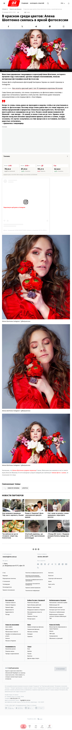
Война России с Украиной (36, 600)
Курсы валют (9, 629)
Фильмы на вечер (32, 631)
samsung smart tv (39, 707)
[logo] (14, 3)
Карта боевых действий (34, 605)
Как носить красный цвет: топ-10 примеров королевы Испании (37, 88)
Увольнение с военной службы (58, 602)
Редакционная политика (9, 578)
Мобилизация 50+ (54, 605)
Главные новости (10, 602)
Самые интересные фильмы (35, 627)
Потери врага (31, 619)
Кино (29, 625)
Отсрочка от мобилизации (57, 612)
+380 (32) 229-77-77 (15, 698)
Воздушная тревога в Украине (36, 609)
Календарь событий (37, 3)
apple (19, 707)
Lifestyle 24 (5, 9)
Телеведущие (6, 584)
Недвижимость (10, 646)
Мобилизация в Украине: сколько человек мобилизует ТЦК (57, 616)
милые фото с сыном (58, 473)
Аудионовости (9, 612)
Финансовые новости (11, 631)
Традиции (24, 3)
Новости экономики (12, 625)
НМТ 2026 (52, 633)
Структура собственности (55, 578)
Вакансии (50, 575)
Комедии (29, 634)
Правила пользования (9, 590)
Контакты (50, 572)
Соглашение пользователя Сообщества (32, 584)
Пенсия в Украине (10, 641)
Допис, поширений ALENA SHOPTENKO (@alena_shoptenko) (21, 230)
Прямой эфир (9, 607)
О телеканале (6, 581)
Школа (51, 631)
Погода (7, 614)
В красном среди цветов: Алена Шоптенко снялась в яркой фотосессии (42, 9)
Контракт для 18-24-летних (57, 609)
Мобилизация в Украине (57, 600)
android (9, 707)
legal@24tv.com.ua (25, 700)
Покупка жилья (9, 651)
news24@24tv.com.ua (10, 557)
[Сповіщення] (68, 3)
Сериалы (29, 636)
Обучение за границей (55, 638)
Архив (50, 581)
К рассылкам (60, 669)
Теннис (29, 653)
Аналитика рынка (10, 649)
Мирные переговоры (33, 607)
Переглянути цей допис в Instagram (14, 207)
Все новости (9, 600)
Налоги (7, 638)
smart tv (29, 707)
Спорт (29, 646)
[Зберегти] (63, 26)
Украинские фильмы (33, 629)
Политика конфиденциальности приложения (34, 580)
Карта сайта (51, 584)
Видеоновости (9, 609)
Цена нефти (8, 627)
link (38, 564)
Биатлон (29, 656)
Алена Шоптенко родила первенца (24, 470)
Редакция (5, 575)
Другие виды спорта (33, 658)
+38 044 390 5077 (42, 557)
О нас (4, 572)
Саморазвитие (53, 636)
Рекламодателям (7, 587)
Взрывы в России (32, 616)
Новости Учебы (54, 625)
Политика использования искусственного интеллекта (32, 576)
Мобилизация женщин (55, 607)
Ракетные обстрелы (33, 602)
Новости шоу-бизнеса (16, 9)
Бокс (28, 649)
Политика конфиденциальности (34, 572)
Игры (49, 587)
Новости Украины (10, 605)
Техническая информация (32, 590)
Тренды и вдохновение (12, 653)
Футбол (29, 651)
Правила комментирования (32, 587)
